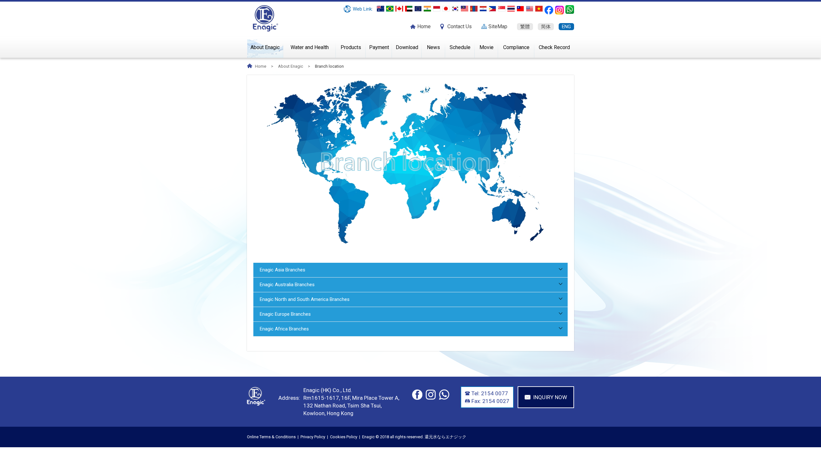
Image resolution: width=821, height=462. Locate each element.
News (433, 47)
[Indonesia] (437, 8)
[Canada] (399, 8)
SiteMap (497, 26)
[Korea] (455, 8)
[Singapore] (502, 8)
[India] (427, 8)
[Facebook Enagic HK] (549, 10)
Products (351, 47)
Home (424, 26)
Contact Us (459, 26)
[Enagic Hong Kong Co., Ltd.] (266, 18)
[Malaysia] (465, 8)
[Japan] (446, 8)
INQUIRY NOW (550, 397)
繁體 (525, 27)
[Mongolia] (474, 8)
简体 (546, 27)
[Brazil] (390, 8)
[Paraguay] (483, 8)
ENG (566, 27)
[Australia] (381, 8)
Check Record (554, 47)
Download (407, 47)
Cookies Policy (343, 436)
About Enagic (265, 47)
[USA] (530, 8)
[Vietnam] (539, 8)
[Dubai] (409, 8)
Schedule (460, 47)
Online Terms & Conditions (271, 436)
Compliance (516, 47)
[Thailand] (511, 8)
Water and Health (310, 47)
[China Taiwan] (520, 8)
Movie (486, 47)
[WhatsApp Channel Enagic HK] (569, 9)
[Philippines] (492, 8)
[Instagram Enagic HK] (559, 10)
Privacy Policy (312, 436)
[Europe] (418, 8)
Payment (379, 47)
